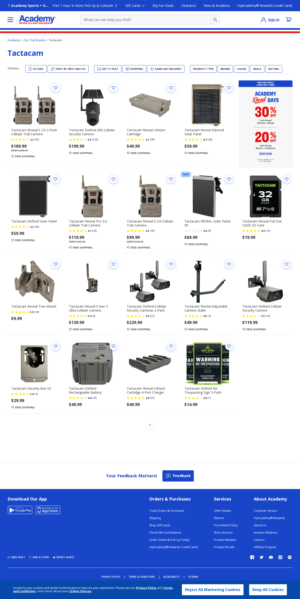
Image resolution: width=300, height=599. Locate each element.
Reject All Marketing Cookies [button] (212, 589)
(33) (152, 397)
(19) (36, 312)
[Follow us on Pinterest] (289, 557)
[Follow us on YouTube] (271, 557)
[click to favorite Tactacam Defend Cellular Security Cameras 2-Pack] (171, 264)
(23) (94, 230)
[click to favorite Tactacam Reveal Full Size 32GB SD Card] (286, 179)
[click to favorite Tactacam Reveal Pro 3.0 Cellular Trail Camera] (113, 179)
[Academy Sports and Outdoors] (37, 19)
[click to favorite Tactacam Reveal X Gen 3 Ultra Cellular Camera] (113, 264)
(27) (152, 316)
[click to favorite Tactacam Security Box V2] (55, 346)
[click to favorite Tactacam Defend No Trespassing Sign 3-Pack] (229, 346)
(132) (95, 139)
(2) (209, 316)
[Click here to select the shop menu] (10, 19)
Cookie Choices (80, 591)
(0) (209, 230)
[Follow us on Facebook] (252, 557)
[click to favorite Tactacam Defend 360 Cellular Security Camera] (113, 88)
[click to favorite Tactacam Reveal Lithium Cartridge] (171, 88)
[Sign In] (263, 19)
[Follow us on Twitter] (261, 557)
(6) (93, 316)
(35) (36, 139)
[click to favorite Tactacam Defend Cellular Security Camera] (286, 264)
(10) (268, 316)
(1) (209, 397)
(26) (210, 139)
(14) (268, 230)
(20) (152, 139)
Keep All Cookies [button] (268, 589)
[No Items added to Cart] (288, 19)
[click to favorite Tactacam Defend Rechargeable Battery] (113, 346)
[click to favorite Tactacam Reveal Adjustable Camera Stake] (229, 264)
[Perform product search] (215, 19)
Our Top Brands (34, 40)
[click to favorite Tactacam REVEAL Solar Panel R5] (229, 179)
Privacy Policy (146, 588)
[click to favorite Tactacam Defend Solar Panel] (55, 179)
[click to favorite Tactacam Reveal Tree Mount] (55, 264)
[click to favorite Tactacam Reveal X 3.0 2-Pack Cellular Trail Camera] (55, 88)
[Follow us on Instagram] (280, 557)
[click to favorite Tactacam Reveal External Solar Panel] (229, 88)
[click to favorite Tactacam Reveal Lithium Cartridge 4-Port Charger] (171, 346)
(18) (94, 397)
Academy (14, 40)
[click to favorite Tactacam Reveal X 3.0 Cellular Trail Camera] (171, 179)
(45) (152, 230)
